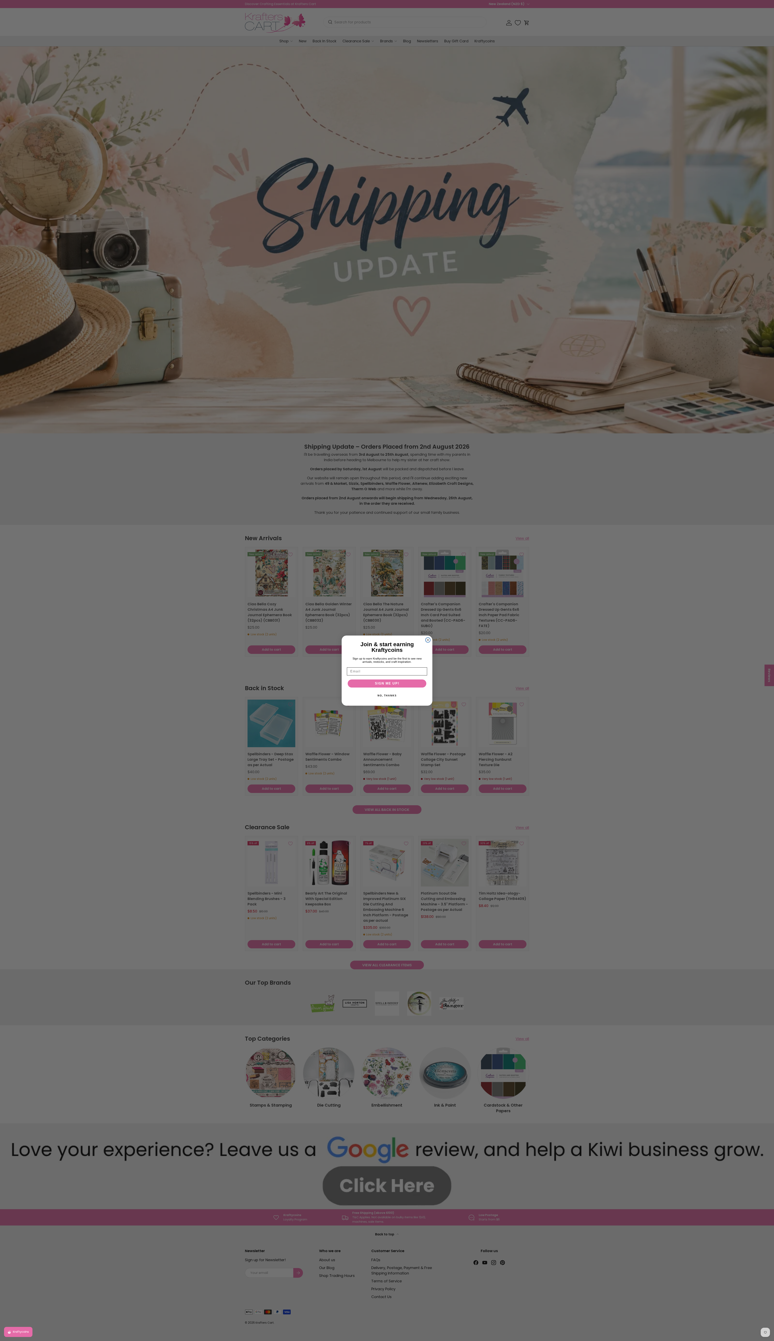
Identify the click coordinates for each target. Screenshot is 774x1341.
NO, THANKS (387, 695)
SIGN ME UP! (387, 683)
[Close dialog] (427, 640)
